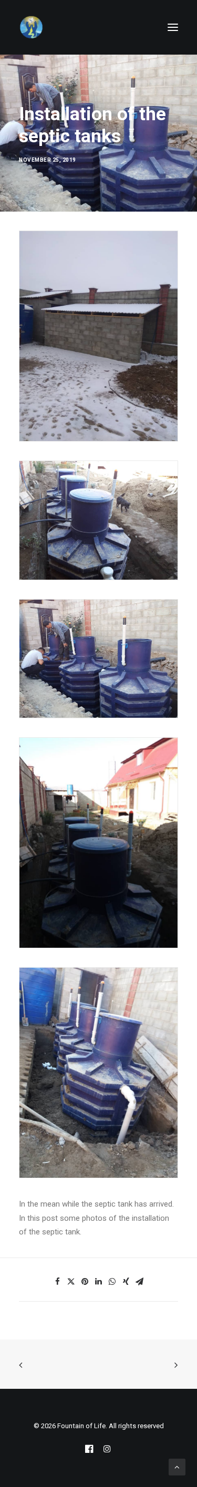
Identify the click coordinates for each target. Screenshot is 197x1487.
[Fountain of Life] (31, 27)
